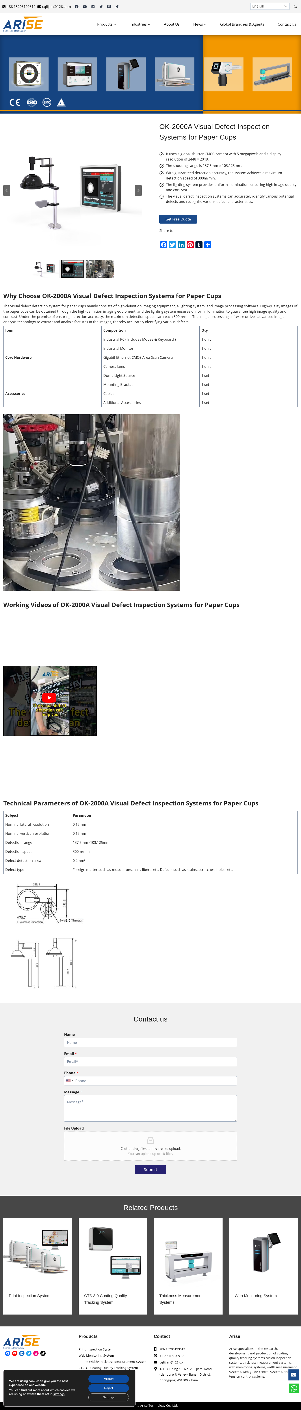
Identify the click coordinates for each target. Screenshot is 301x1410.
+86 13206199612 (172, 1349)
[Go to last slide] (6, 190)
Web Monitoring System (256, 1296)
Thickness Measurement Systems (181, 1299)
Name (69, 1034)
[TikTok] (117, 6)
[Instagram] (109, 6)
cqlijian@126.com (173, 1362)
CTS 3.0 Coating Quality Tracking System (105, 1299)
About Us (172, 24)
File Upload (74, 1128)
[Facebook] (76, 6)
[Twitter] (101, 6)
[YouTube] (84, 6)
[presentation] (37, 1252)
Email (70, 1053)
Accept (108, 1379)
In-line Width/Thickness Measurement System (113, 1362)
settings (59, 1394)
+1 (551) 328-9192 (172, 1356)
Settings (109, 1397)
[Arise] (23, 24)
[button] (45, 269)
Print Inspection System (29, 1296)
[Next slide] (138, 190)
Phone (71, 1073)
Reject (108, 1388)
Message (73, 1092)
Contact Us (287, 24)
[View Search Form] (295, 6)
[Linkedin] (93, 6)
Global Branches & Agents (242, 24)
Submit (150, 1169)
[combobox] (69, 1080)
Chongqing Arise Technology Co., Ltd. (150, 1405)
